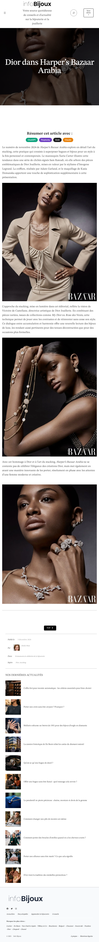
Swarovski (79, 926)
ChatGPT (32, 140)
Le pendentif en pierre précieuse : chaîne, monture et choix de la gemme (55, 800)
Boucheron (53, 926)
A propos (74, 936)
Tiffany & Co (42, 926)
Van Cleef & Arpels (29, 926)
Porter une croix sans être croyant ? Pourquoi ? (44, 707)
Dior (17, 662)
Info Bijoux (17, 936)
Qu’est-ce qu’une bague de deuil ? (38, 763)
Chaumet (69, 926)
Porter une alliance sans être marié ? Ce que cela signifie (48, 856)
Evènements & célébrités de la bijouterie (30, 656)
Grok (57, 140)
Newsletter (88, 13)
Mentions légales (86, 936)
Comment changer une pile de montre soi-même (45, 819)
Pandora (87, 926)
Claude (68, 140)
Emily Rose (25, 646)
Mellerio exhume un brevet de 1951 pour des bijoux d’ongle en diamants (55, 725)
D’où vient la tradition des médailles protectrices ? (45, 875)
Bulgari (61, 926)
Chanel (23, 929)
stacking (23, 662)
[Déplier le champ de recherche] (73, 13)
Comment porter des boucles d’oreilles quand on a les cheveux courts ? (55, 838)
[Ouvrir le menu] (4, 12)
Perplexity (45, 140)
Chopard (16, 929)
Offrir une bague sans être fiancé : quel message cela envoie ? (50, 782)
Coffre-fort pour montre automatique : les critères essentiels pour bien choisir (57, 688)
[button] (50, 628)
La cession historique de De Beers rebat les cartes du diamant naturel (54, 744)
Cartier (9, 926)
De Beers (17, 926)
